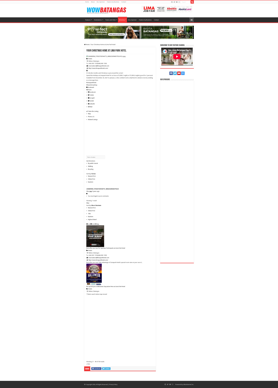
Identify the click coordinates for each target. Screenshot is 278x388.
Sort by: (91, 174)
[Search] (192, 2)
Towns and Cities (110, 20)
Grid (93, 224)
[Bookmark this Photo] (86, 193)
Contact (123, 2)
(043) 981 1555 (102, 63)
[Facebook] (172, 2)
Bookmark (90, 87)
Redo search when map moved (97, 294)
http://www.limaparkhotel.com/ (98, 68)
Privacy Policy (113, 384)
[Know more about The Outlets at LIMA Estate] (166, 9)
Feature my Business (113, 2)
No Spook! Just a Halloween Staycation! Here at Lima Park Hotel (105, 286)
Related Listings (93, 119)
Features (88, 20)
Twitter (91, 95)
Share (89, 90)
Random (90, 182)
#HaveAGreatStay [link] (91, 85)
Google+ (92, 98)
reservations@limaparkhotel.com (99, 66)
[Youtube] (177, 2)
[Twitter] (174, 2)
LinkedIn (92, 104)
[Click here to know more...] (139, 32)
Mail (90, 107)
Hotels (90, 59)
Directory (122, 20)
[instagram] (179, 2)
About (93, 2)
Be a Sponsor (101, 2)
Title (89, 213)
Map (89, 113)
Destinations (98, 20)
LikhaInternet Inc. (188, 384)
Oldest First (91, 179)
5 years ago (95, 191)
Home (87, 2)
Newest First (92, 176)
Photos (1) (91, 116)
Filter (87, 203)
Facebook (92, 92)
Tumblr (91, 101)
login (95, 196)
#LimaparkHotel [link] (91, 82)
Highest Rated (92, 219)
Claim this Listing (93, 111)
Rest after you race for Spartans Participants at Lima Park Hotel (105, 248)
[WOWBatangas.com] (106, 10)
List (89, 224)
